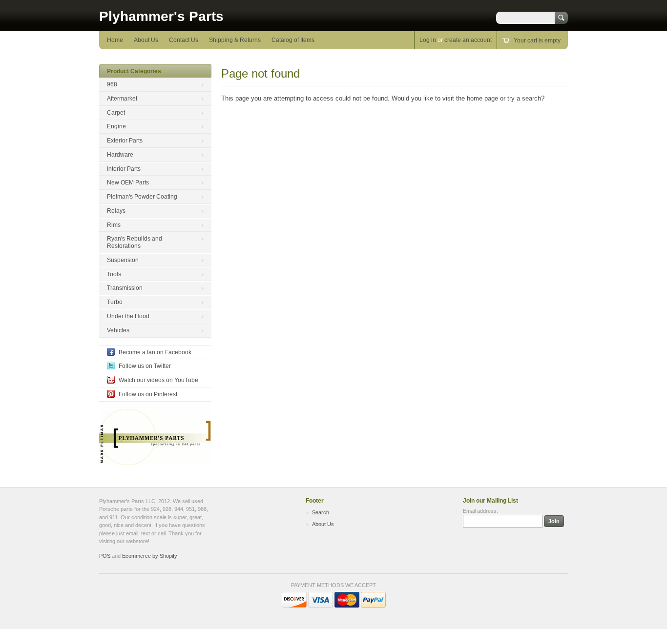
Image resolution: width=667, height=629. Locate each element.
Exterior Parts (125, 140)
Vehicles (118, 330)
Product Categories (134, 71)
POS (104, 556)
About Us (146, 40)
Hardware (120, 154)
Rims (114, 225)
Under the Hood (128, 316)
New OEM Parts (128, 182)
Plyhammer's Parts (161, 16)
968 (112, 84)
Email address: (480, 511)
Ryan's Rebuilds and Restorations (134, 242)
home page (482, 98)
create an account (468, 40)
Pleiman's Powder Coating (142, 196)
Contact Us (183, 40)
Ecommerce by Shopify (149, 556)
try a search (524, 98)
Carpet (116, 112)
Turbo (115, 302)
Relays (116, 210)
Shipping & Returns (235, 40)
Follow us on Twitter (145, 366)
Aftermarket (122, 98)
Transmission (125, 287)
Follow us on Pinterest (148, 394)
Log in (427, 40)
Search (320, 512)
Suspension (123, 260)
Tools (114, 274)
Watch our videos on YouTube (158, 380)
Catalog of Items (292, 40)
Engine (116, 126)
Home (115, 40)
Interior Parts (124, 168)
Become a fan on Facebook (155, 352)
